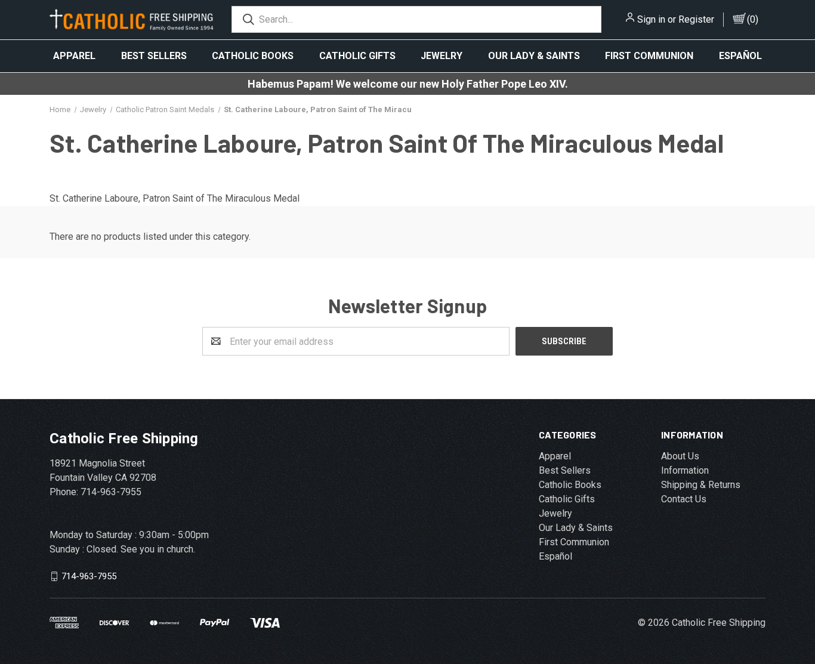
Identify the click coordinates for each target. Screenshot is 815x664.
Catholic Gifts (357, 55)
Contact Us (683, 499)
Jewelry (441, 55)
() (752, 19)
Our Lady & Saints (534, 55)
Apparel (74, 55)
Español (740, 55)
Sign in (651, 19)
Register (696, 19)
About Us (680, 456)
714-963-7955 (88, 576)
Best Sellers (154, 55)
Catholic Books (253, 55)
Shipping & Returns (700, 484)
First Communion (649, 55)
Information (685, 470)
